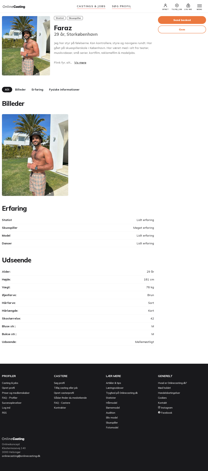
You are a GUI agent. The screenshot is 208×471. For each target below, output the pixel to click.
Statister (111, 397)
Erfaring (37, 89)
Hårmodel (111, 402)
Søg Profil (121, 6)
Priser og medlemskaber (16, 392)
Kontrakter (60, 407)
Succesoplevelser (11, 402)
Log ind (6, 407)
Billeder (20, 89)
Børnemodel (113, 407)
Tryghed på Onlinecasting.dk (122, 392)
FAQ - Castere (62, 402)
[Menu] (199, 6)
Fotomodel (112, 427)
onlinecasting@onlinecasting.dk (21, 456)
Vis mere (80, 62)
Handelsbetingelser (169, 392)
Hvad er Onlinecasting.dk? (172, 383)
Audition (110, 412)
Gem (182, 29)
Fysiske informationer (64, 89)
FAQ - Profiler (9, 397)
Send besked (182, 20)
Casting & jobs (10, 383)
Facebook (166, 412)
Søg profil (59, 383)
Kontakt (162, 402)
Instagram (166, 407)
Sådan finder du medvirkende (70, 397)
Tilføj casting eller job (66, 387)
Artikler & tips (113, 383)
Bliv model (112, 417)
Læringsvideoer (115, 387)
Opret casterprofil (64, 392)
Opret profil (8, 387)
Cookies (162, 397)
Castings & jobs (91, 6)
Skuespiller (112, 422)
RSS (4, 412)
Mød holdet (164, 387)
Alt (7, 89)
